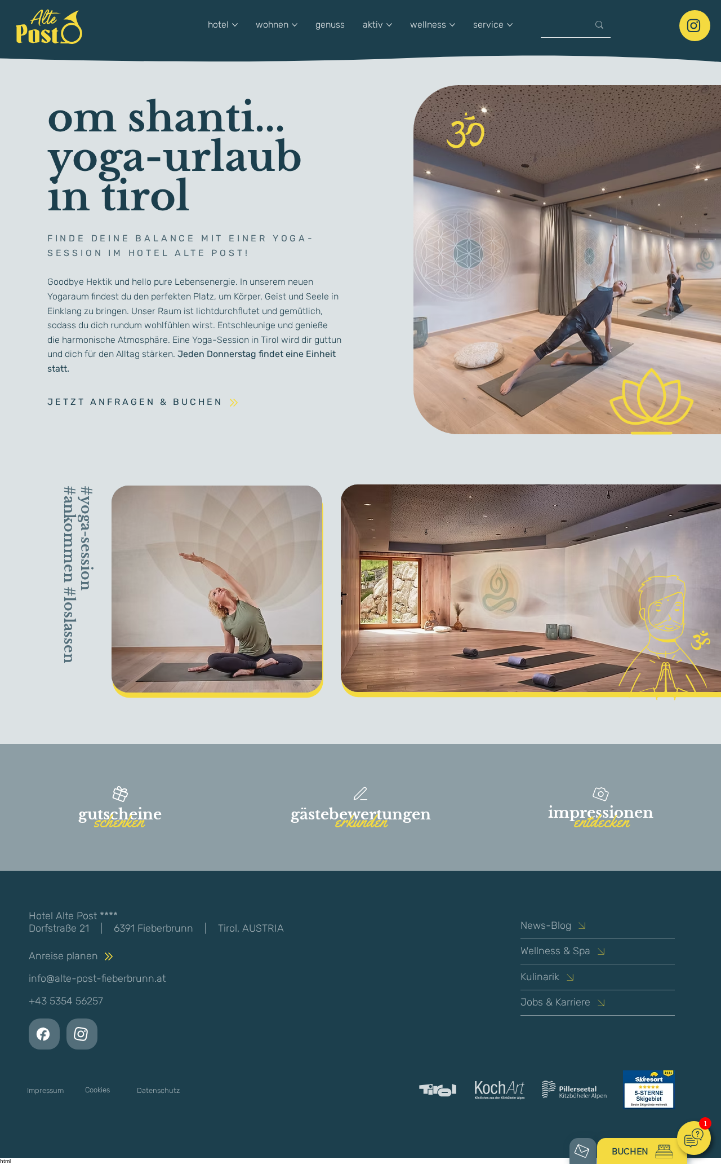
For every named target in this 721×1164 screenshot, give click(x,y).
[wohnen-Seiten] (294, 25)
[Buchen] (694, 25)
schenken (119, 821)
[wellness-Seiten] (452, 25)
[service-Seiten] (510, 25)
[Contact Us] (44, 1034)
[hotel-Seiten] (235, 25)
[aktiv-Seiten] (389, 25)
